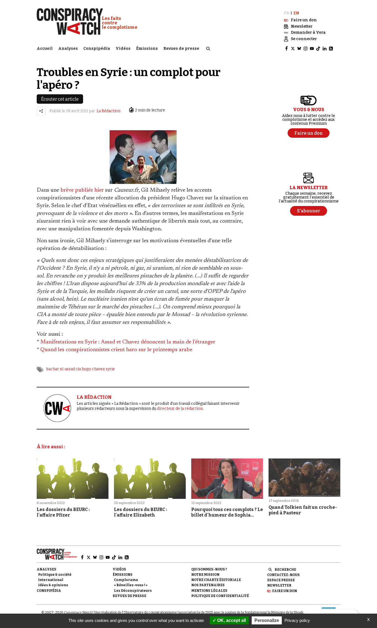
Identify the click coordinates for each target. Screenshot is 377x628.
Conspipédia (96, 48)
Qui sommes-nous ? (209, 569)
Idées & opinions (53, 585)
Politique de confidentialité (220, 596)
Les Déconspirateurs (133, 591)
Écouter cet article (60, 99)
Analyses (68, 48)
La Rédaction (108, 111)
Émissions (147, 48)
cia (78, 369)
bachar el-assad (60, 369)
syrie (110, 369)
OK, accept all (231, 620)
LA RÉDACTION (94, 397)
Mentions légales (209, 591)
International (50, 580)
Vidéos (123, 48)
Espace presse (281, 580)
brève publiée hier (82, 190)
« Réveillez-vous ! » (130, 585)
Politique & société (54, 575)
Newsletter (279, 585)
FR (286, 13)
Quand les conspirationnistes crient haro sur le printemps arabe (116, 350)
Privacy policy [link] (297, 620)
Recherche (285, 570)
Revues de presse (181, 48)
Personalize (266, 620)
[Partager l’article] (41, 110)
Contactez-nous (283, 575)
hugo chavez (93, 369)
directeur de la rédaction (180, 408)
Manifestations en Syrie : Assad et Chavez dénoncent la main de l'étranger (127, 342)
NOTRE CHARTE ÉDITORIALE (216, 580)
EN (296, 13)
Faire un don (284, 591)
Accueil (45, 48)
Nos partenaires (208, 585)
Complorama (126, 580)
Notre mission (205, 575)
